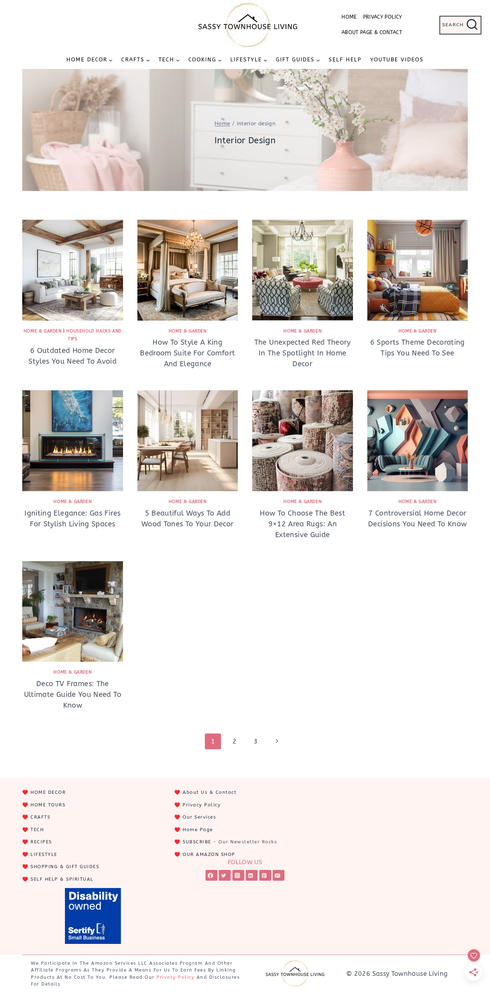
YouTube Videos (397, 59)
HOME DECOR (48, 792)
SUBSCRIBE (197, 841)
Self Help (345, 59)
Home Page (198, 829)
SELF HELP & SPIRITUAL (62, 879)
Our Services (199, 817)
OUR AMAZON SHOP (209, 854)
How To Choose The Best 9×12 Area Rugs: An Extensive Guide (302, 524)
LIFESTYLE (43, 854)
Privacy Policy (382, 17)
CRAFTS (40, 817)
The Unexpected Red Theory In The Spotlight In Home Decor (302, 353)
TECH (37, 829)
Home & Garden (43, 331)
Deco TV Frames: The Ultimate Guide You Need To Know (72, 694)
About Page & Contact (371, 32)
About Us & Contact (209, 792)
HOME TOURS (47, 804)
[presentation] (72, 270)
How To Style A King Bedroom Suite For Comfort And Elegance (187, 353)
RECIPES (41, 841)
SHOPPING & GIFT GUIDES (64, 866)
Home (349, 17)
